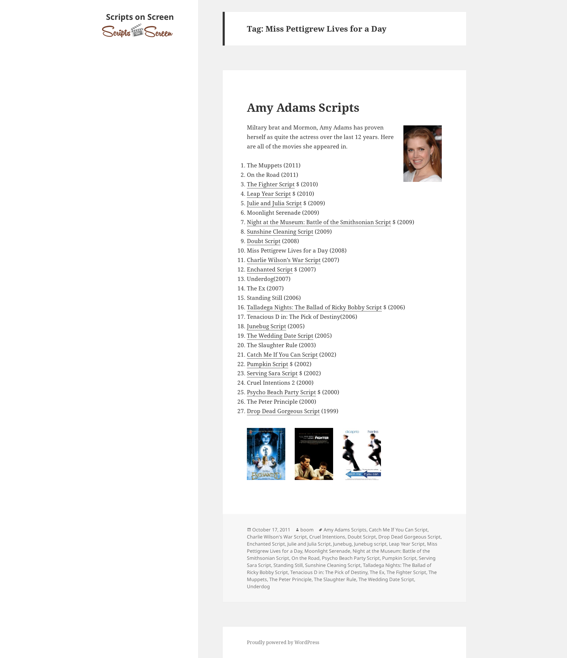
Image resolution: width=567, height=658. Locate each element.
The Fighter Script (271, 184)
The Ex (377, 572)
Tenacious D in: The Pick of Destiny (328, 572)
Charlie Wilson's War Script (277, 536)
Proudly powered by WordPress (283, 642)
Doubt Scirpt (362, 536)
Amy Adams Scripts (303, 107)
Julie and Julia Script (274, 203)
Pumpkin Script (267, 364)
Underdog (258, 586)
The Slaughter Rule (335, 579)
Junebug (342, 544)
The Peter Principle (290, 579)
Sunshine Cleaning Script (280, 231)
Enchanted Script (270, 269)
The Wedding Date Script (280, 335)
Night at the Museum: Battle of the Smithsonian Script (319, 222)
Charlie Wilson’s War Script (284, 260)
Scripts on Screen (140, 16)
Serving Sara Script (272, 373)
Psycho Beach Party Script (281, 392)
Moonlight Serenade (327, 551)
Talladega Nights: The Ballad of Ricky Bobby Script (314, 307)
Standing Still (288, 565)
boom (307, 529)
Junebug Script (266, 326)
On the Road (305, 558)
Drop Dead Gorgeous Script (283, 411)
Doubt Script (264, 241)
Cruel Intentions (327, 536)
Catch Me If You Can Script (282, 354)
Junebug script (370, 544)
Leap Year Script (269, 194)
